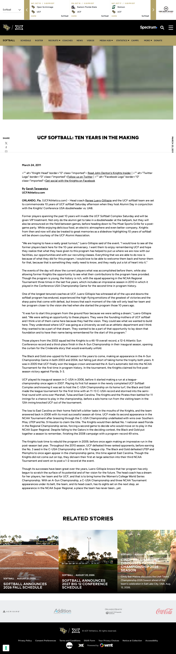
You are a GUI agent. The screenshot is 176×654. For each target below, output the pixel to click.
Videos (90, 40)
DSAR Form (89, 640)
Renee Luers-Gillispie (98, 200)
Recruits (53, 40)
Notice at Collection (132, 640)
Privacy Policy (25, 640)
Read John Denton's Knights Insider (109, 173)
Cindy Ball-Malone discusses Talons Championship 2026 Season (140, 565)
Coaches (67, 40)
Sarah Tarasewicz (37, 188)
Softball (8, 578)
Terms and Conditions (69, 640)
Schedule (25, 40)
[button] (27, 10)
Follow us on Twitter (80, 176)
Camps (136, 40)
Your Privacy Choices (108, 640)
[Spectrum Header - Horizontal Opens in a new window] (148, 27)
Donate (158, 40)
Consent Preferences (45, 640)
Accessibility (151, 640)
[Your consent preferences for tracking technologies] (6, 648)
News (80, 40)
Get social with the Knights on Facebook (70, 180)
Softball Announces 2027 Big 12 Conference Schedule (85, 584)
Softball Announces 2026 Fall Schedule (25, 585)
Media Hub (105, 40)
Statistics (121, 40)
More (147, 40)
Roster (39, 40)
